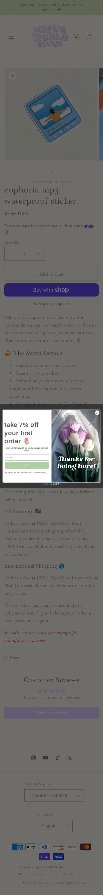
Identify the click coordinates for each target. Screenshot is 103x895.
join (27, 465)
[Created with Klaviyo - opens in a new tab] (51, 484)
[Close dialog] (97, 413)
